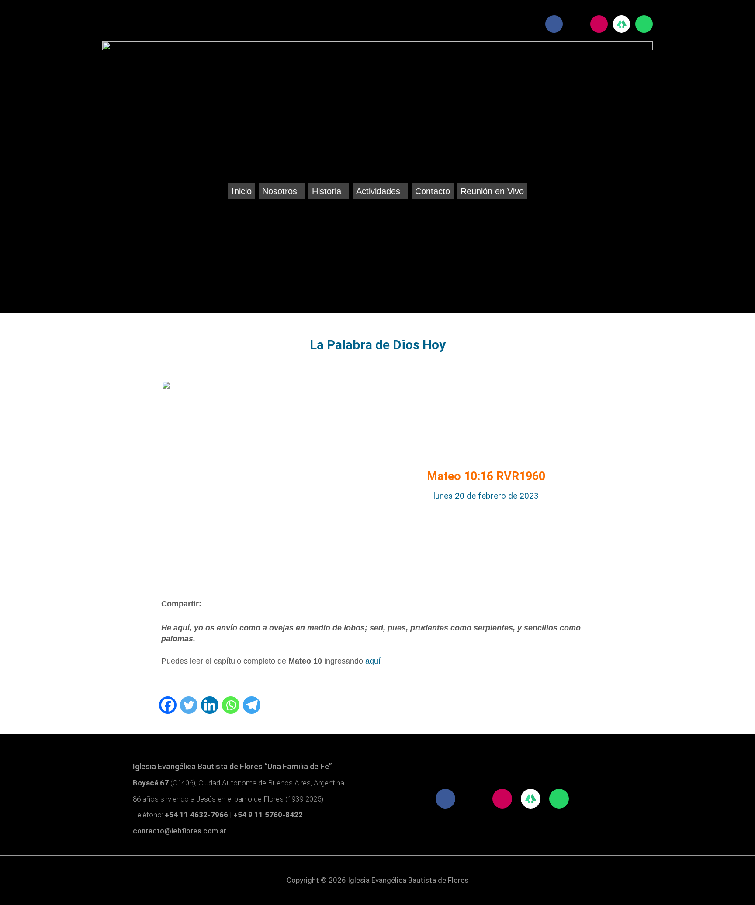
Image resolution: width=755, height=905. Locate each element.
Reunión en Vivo (492, 191)
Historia (326, 191)
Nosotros (279, 191)
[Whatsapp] (230, 705)
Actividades (378, 191)
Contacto (432, 191)
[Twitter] (188, 705)
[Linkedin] (209, 705)
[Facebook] (167, 705)
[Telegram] (251, 705)
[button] (282, 191)
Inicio (242, 191)
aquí (373, 661)
